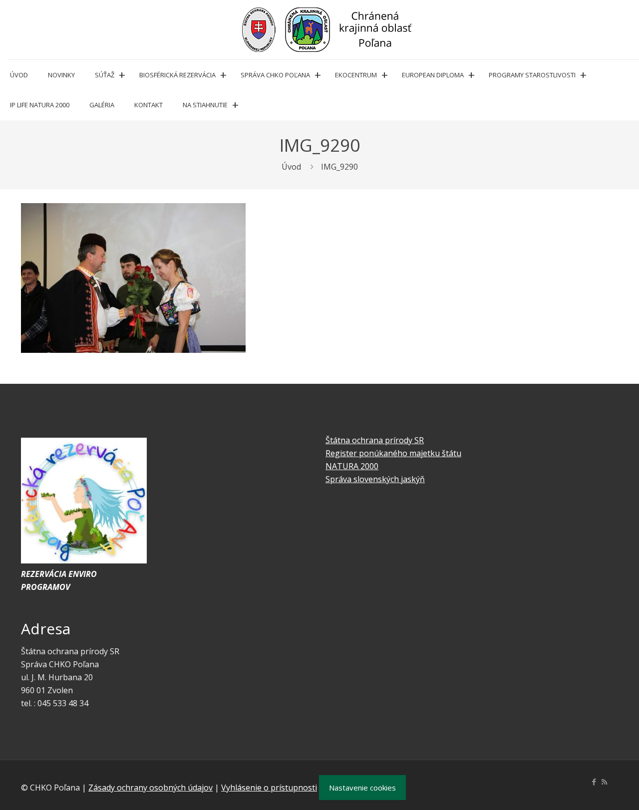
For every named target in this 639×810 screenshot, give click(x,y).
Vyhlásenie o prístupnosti (269, 787)
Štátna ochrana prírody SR (374, 440)
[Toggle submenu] (122, 75)
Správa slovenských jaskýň (375, 479)
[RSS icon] (604, 782)
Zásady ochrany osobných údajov (150, 787)
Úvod (291, 166)
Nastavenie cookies (362, 788)
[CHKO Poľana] (327, 29)
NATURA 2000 (351, 466)
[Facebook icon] (594, 782)
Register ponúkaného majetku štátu (393, 453)
